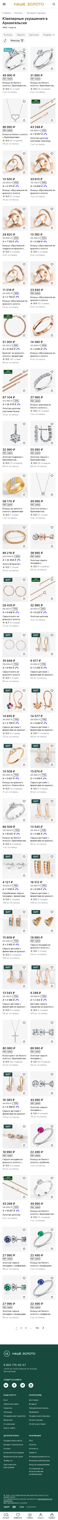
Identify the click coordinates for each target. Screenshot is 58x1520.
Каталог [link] (19, 13)
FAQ (31, 1440)
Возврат (33, 1404)
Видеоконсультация (13, 1456)
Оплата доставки (37, 1424)
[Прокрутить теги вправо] (53, 34)
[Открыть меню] (4, 4)
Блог (6, 1400)
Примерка (34, 1412)
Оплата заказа (36, 1420)
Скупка (7, 1448)
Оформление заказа (38, 1408)
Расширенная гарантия (14, 1416)
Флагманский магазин (39, 1460)
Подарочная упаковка (39, 1416)
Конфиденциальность (39, 1456)
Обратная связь (11, 1404)
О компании (9, 1424)
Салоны (32, 1444)
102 (37, 1328)
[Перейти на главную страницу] (29, 4)
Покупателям (35, 1395)
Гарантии (8, 1408)
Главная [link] (6, 13)
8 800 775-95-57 (15, 1364)
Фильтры (15, 40)
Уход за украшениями (39, 1464)
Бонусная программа (14, 1452)
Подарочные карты (13, 1440)
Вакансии (8, 1420)
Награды (8, 1412)
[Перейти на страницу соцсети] (8, 1385)
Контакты (33, 1448)
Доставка (33, 1400)
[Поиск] (54, 4)
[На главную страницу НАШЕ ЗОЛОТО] (19, 1353)
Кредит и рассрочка (13, 1444)
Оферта (33, 1452)
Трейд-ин (8, 1460)
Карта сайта (9, 1428)
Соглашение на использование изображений (36, 1471)
